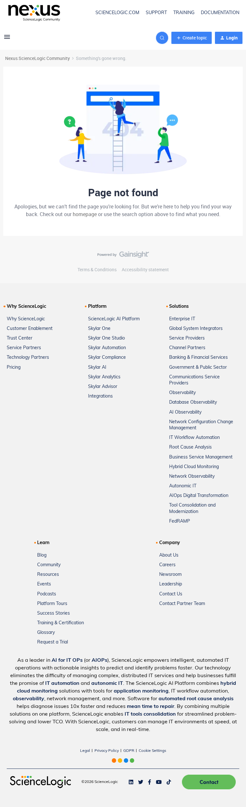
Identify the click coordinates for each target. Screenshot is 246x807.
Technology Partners (28, 357)
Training (183, 13)
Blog (41, 555)
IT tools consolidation (150, 714)
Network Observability (192, 476)
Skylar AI (97, 367)
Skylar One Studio (106, 338)
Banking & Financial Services (198, 357)
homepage (85, 214)
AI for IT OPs (67, 660)
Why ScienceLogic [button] (26, 306)
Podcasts (46, 594)
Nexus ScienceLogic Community (37, 58)
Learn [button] (43, 543)
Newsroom (170, 574)
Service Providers (187, 338)
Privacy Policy (106, 751)
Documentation (220, 13)
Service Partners (24, 348)
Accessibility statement (145, 269)
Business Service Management (201, 457)
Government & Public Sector (198, 367)
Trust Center (19, 338)
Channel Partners (187, 348)
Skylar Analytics (104, 377)
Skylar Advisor (102, 386)
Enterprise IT (182, 319)
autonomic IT (107, 683)
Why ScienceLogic (26, 319)
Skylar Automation (107, 348)
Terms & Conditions (97, 269)
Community (49, 565)
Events (44, 584)
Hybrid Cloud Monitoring (194, 467)
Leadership (170, 584)
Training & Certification (60, 623)
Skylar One (99, 328)
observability (28, 699)
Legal (85, 751)
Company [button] (169, 543)
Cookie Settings (152, 751)
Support (156, 13)
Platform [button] (97, 306)
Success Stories (53, 613)
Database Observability (193, 402)
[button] (7, 39)
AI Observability (185, 412)
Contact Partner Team (182, 603)
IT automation (62, 683)
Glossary (46, 632)
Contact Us (170, 594)
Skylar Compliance (107, 357)
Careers (167, 565)
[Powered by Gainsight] (123, 256)
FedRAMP (179, 521)
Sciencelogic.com (117, 13)
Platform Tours (52, 603)
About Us (168, 555)
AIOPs (99, 660)
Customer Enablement (30, 328)
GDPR (128, 751)
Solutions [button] (179, 306)
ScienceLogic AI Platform (114, 319)
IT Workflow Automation (194, 437)
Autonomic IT (182, 486)
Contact (209, 782)
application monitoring (141, 691)
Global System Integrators (196, 328)
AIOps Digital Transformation (198, 495)
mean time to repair (150, 706)
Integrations (100, 396)
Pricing (13, 367)
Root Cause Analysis (190, 447)
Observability (182, 393)
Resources (48, 574)
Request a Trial (52, 642)
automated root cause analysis (196, 699)
